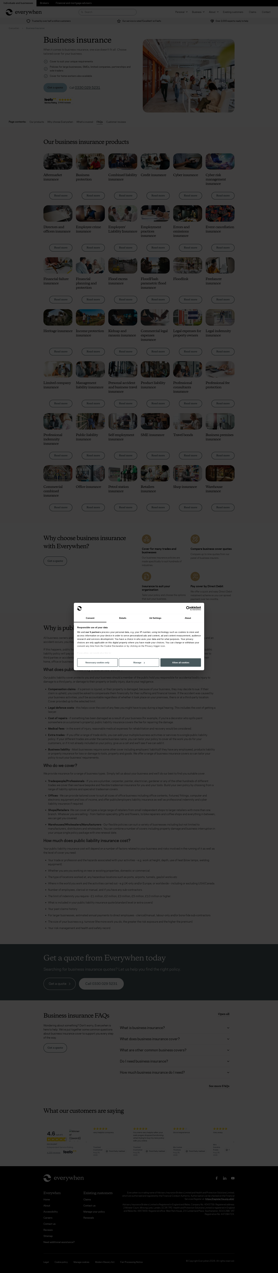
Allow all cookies (180, 662)
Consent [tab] (90, 618)
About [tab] (188, 618)
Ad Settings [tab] (155, 618)
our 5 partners (93, 632)
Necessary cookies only (97, 662)
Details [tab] (122, 618)
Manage (137, 662)
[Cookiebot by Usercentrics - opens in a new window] (188, 608)
